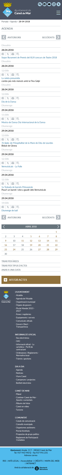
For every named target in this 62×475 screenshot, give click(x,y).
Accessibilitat (26, 461)
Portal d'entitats (23, 431)
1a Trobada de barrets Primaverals (17, 187)
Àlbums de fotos (23, 403)
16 (6, 245)
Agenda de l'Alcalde (24, 298)
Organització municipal (25, 302)
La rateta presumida (11, 78)
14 (48, 240)
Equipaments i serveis (25, 317)
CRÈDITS (38, 461)
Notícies (19, 373)
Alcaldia (19, 295)
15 (56, 240)
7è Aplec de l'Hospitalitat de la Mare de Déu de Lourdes (27, 143)
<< (4, 226)
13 (39, 240)
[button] (58, 14)
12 (31, 240)
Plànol (18, 394)
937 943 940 (23, 452)
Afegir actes (18, 279)
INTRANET (31, 463)
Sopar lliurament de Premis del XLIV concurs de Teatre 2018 (29, 57)
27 (39, 249)
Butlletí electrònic (23, 383)
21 (48, 245)
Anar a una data (11, 270)
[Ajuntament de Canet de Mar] (16, 15)
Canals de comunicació (25, 421)
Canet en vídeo (22, 406)
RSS (4, 461)
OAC (18, 341)
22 (56, 245)
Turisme (19, 410)
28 (48, 249)
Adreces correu (31, 455)
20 (39, 245)
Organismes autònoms (25, 427)
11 (22, 240)
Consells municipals (24, 424)
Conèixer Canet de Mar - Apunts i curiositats (26, 398)
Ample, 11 (26, 450)
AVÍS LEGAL (13, 461)
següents (48, 37)
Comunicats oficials (24, 321)
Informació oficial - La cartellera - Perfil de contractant (25, 347)
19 (31, 245)
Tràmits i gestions (23, 358)
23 (6, 249)
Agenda (19, 370)
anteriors (11, 37)
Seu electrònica (22, 338)
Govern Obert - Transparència (22, 325)
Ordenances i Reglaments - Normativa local (27, 354)
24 (14, 249)
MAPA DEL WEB (52, 461)
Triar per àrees (10, 261)
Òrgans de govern (23, 305)
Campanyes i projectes (25, 379)
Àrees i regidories (23, 314)
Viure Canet (21, 376)
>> (58, 226)
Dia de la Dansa (9, 101)
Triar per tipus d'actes (14, 265)
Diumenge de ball (10, 210)
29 (56, 249)
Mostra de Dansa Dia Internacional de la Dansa (23, 122)
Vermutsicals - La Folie (12, 166)
